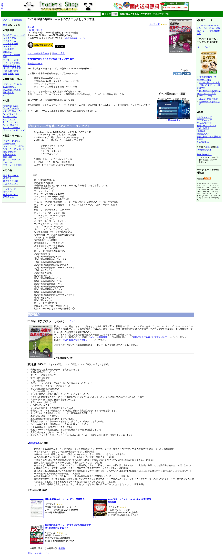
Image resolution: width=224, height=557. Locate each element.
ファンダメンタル (11, 63)
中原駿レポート (35, 63)
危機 (5, 73)
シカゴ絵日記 (203, 142)
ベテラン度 (154, 24)
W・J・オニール (11, 125)
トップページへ (41, 553)
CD (18, 141)
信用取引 (7, 178)
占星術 (11, 73)
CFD (14, 87)
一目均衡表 (8, 49)
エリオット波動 (10, 43)
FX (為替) (7, 87)
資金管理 (16, 68)
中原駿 (31, 27)
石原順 (15, 106)
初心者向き (13, 175)
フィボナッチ (9, 46)
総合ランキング (204, 117)
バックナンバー (204, 47)
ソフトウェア (9, 149)
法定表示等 (8, 197)
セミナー (7, 141)
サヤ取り (7, 68)
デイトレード (18, 35)
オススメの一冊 (204, 123)
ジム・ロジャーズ (11, 127)
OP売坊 (15, 108)
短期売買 (7, 35)
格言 (17, 73)
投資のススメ (203, 134)
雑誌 (5, 152)
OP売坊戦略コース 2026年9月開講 (206, 78)
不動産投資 (8, 92)
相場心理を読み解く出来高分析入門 (150, 337)
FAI (18, 65)
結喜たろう (17, 111)
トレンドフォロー (11, 54)
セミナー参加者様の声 (38, 53)
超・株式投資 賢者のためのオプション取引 (209, 92)
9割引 (19, 165)
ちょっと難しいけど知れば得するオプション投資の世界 (208, 85)
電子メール (8, 191)
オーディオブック (11, 160)
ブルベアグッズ (10, 183)
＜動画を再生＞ (173, 120)
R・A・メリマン (11, 122)
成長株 (6, 65)
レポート (20, 149)
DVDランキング (204, 120)
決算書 (13, 65)
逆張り (6, 57)
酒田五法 (7, 52)
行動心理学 (13, 71)
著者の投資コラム (205, 136)
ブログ (72, 321)
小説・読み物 (9, 154)
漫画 (5, 157)
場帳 (10, 157)
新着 (5, 25)
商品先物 (7, 89)
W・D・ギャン (10, 116)
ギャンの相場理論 (98, 337)
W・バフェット (10, 114)
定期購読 (12, 152)
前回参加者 (34, 443)
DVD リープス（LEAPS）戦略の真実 (207, 97)
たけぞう (7, 111)
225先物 (18, 84)
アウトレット (9, 165)
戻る (30, 553)
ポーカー (7, 95)
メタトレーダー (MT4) (13, 146)
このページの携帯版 (12, 20)
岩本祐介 (7, 108)
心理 (5, 71)
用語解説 (201, 131)
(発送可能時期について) (75, 38)
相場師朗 (7, 106)
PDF (208, 147)
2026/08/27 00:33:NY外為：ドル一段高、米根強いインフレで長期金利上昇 (208, 29)
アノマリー (8, 60)
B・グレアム (9, 119)
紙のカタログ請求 (208, 148)
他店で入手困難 (10, 181)
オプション (8, 84)
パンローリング (35, 30)
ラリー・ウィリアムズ (13, 130)
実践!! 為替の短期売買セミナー (77, 340)
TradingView (9, 143)
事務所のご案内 (10, 194)
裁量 (16, 60)
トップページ (9, 189)
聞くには (8, 162)
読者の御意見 (203, 128)
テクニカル (8, 41)
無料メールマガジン (206, 125)
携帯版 (2, 6)
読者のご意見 (58, 53)
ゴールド (16, 89)
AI (15, 41)
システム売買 (9, 38)
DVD (14, 141)
